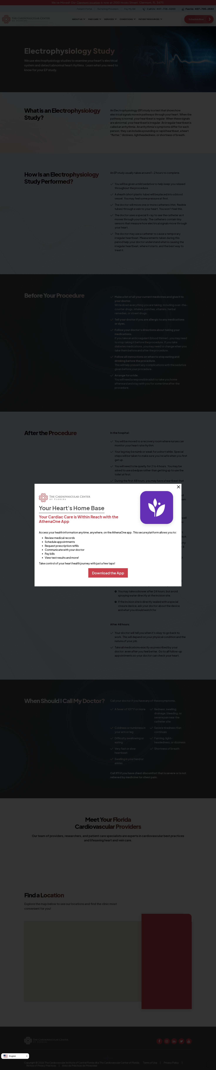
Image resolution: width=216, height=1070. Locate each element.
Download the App (108, 573)
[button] (15, 1056)
